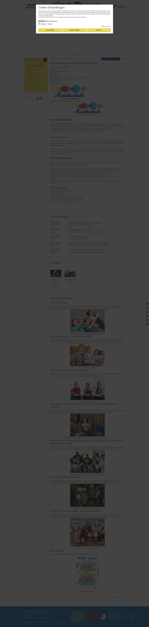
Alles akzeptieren (50, 30)
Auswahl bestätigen (74, 30)
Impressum (42, 21)
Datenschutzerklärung (52, 21)
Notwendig (43, 24)
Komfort (50, 24)
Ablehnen (98, 30)
